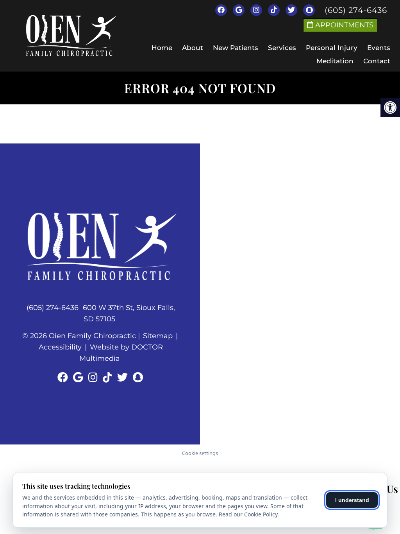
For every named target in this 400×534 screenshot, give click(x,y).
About (192, 48)
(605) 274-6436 (356, 10)
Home (162, 48)
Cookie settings (200, 453)
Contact (376, 61)
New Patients (235, 48)
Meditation (335, 61)
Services (282, 48)
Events (378, 48)
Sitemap (158, 336)
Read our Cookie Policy (248, 514)
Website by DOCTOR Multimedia (121, 353)
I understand (352, 500)
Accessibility (60, 347)
